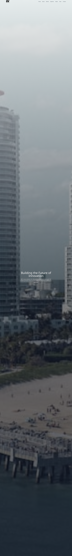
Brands (47, 1)
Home (39, 1)
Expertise (52, 1)
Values (56, 1)
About (43, 1)
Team (60, 1)
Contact (64, 1)
